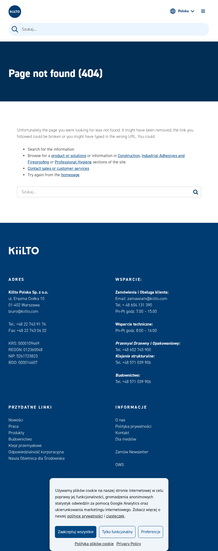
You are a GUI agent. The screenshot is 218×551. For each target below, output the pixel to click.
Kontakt (122, 432)
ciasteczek (115, 516)
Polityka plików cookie (94, 543)
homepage (70, 175)
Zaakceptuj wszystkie (76, 531)
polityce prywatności (85, 516)
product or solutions (68, 155)
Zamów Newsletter (131, 452)
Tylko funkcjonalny (117, 531)
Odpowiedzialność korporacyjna (36, 452)
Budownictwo (20, 439)
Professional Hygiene (73, 162)
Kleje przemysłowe (25, 445)
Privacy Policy (128, 543)
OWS (119, 464)
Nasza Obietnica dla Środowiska (37, 458)
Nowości (16, 420)
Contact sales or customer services (58, 168)
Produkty (16, 432)
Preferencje (150, 531)
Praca (14, 426)
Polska (183, 11)
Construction (129, 155)
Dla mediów (125, 439)
